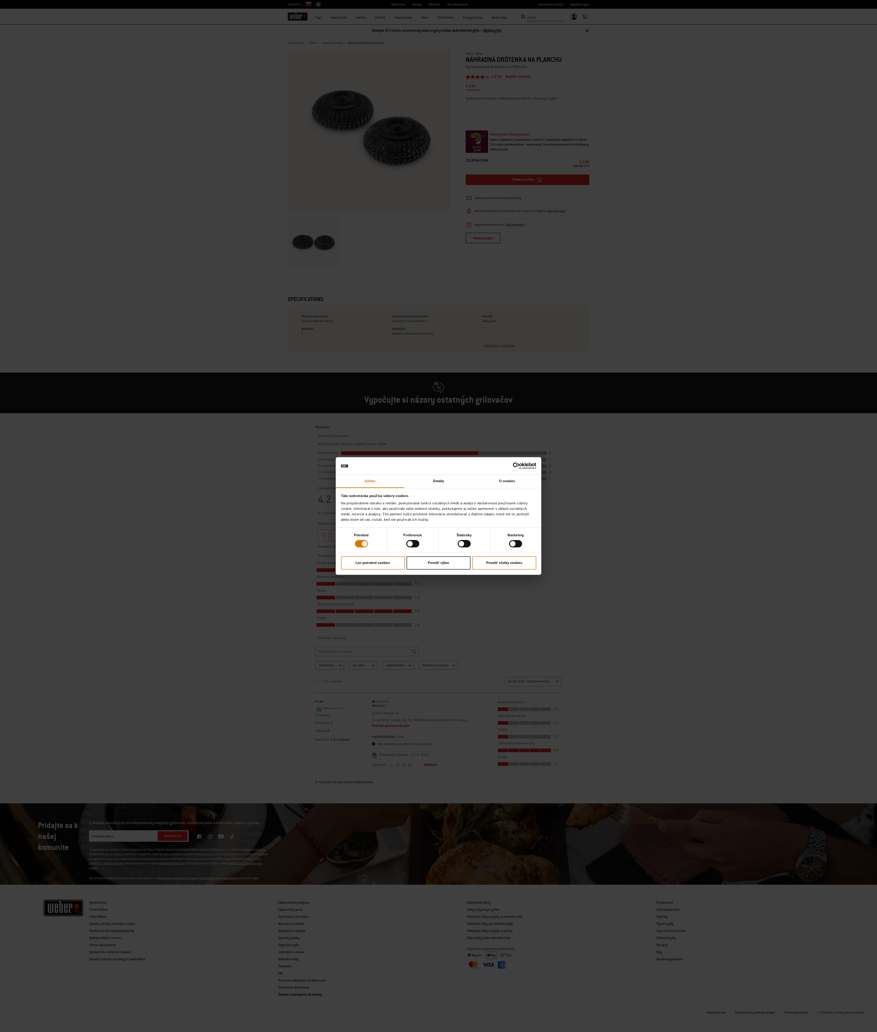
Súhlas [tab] (370, 481)
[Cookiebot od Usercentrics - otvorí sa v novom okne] (516, 466)
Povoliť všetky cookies (504, 563)
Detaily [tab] (438, 481)
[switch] (412, 544)
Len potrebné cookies (373, 563)
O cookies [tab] (507, 481)
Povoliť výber (438, 563)
